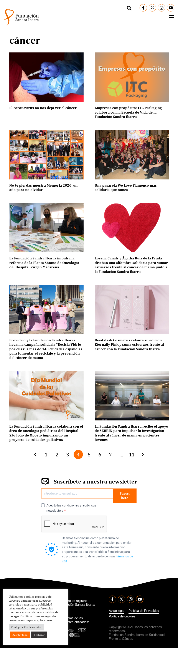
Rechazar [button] (39, 635)
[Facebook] (143, 7)
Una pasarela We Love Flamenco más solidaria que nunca (126, 187)
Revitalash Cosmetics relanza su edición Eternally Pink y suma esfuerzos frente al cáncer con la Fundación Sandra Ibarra (129, 344)
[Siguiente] (142, 454)
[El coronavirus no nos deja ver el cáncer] (46, 77)
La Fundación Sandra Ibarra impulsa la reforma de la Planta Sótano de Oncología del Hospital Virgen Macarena (44, 262)
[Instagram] (161, 7)
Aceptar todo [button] (20, 635)
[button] (129, 8)
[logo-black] (21, 17)
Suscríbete (125, 495)
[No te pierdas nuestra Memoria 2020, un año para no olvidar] (46, 154)
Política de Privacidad (144, 610)
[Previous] (35, 454)
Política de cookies (122, 616)
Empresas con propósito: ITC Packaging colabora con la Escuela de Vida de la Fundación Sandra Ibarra (128, 112)
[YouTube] (170, 7)
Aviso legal (116, 610)
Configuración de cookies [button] (26, 627)
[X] (152, 7)
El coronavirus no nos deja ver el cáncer (43, 108)
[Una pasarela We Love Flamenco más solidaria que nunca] (132, 154)
